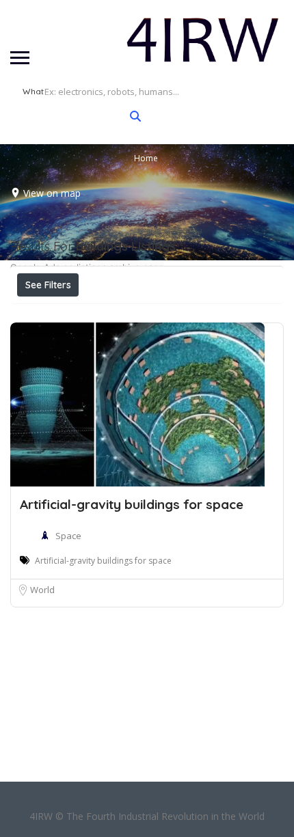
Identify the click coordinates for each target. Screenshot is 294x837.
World (42, 590)
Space (68, 536)
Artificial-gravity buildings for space (131, 504)
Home (146, 158)
